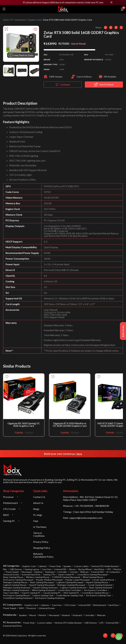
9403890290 (102, 505)
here (79, 453)
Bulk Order (123, 331)
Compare (65, 84)
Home (6, 20)
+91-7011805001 (83, 505)
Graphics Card (34, 20)
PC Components (18, 20)
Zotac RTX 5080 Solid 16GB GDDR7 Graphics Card (67, 20)
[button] (63, 2)
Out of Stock (106, 84)
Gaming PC (60, 479)
